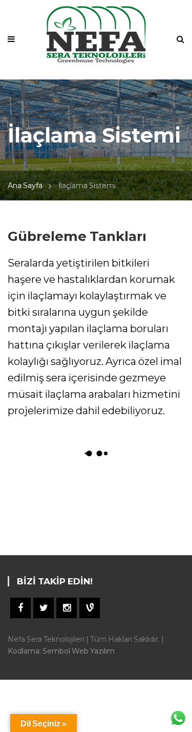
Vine (89, 608)
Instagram (66, 608)
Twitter (43, 608)
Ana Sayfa (25, 185)
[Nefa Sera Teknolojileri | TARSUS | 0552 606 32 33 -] (96, 33)
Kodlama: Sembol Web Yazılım (61, 651)
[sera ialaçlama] (52, 501)
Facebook (20, 608)
